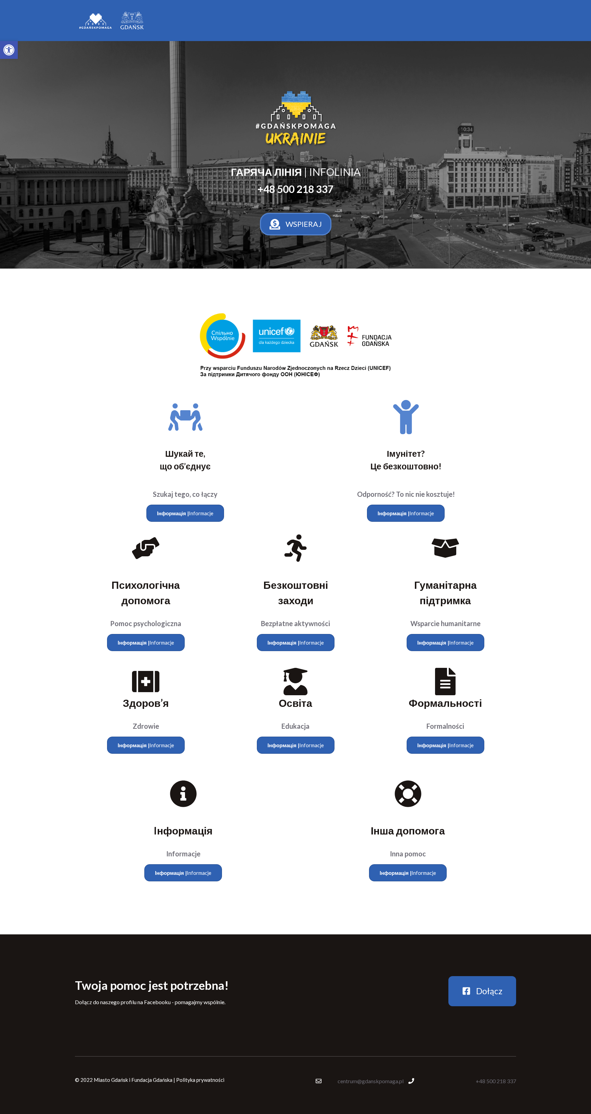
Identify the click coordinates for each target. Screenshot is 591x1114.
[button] (9, 50)
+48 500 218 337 (496, 1081)
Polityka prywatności (200, 1080)
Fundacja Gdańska (151, 1080)
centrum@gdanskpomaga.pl (371, 1081)
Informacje (185, 513)
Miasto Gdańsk (111, 1080)
